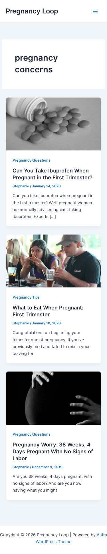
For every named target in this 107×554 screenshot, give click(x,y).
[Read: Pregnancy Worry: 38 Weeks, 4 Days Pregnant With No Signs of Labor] (53, 397)
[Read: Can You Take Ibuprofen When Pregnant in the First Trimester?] (53, 123)
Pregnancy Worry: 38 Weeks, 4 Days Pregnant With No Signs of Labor (53, 451)
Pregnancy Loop (32, 11)
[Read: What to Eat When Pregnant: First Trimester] (53, 260)
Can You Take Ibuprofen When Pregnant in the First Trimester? (52, 173)
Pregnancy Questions (32, 160)
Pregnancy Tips (26, 297)
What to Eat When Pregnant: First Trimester (48, 310)
